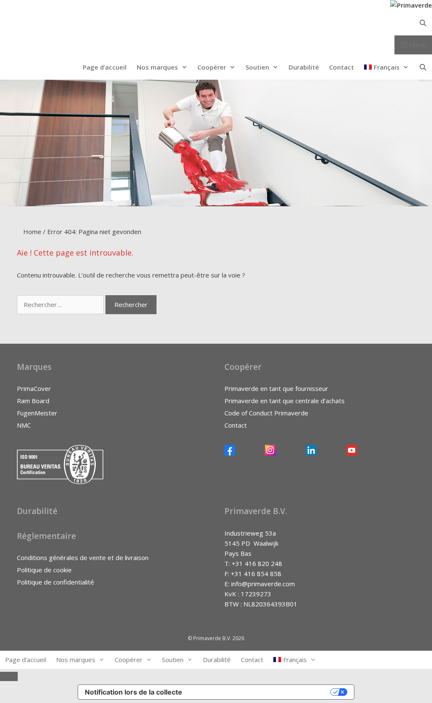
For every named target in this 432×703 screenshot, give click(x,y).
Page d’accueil (105, 67)
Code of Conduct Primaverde (266, 413)
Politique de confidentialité (55, 582)
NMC (24, 425)
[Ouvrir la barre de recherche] (216, 22)
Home (32, 231)
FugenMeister (37, 413)
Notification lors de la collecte (133, 692)
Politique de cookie (44, 570)
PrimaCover (34, 388)
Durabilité (304, 67)
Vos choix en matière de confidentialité (260, 692)
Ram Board (33, 400)
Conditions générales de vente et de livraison (82, 557)
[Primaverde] (411, 5)
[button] (386, 67)
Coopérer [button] (211, 67)
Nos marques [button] (157, 67)
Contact (341, 67)
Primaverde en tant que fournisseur (276, 388)
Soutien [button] (257, 67)
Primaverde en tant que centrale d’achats (284, 400)
